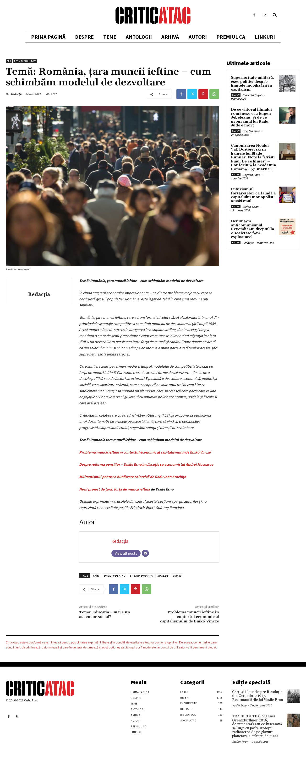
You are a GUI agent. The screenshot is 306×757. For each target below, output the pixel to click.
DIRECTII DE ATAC (114, 575)
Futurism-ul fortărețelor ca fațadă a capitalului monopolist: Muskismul (253, 195)
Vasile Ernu (239, 705)
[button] (275, 15)
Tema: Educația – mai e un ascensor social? (104, 614)
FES (9, 61)
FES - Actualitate (25, 61)
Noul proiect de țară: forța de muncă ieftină (114, 489)
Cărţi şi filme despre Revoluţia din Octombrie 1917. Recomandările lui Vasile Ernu (257, 696)
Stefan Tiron (250, 207)
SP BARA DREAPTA (141, 575)
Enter (236, 94)
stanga (177, 575)
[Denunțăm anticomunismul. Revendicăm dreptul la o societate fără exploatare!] (287, 227)
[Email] (145, 553)
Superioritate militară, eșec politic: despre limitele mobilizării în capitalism (252, 83)
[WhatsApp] (214, 94)
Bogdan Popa (251, 131)
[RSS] (265, 15)
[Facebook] (254, 15)
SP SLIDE (162, 575)
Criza (96, 575)
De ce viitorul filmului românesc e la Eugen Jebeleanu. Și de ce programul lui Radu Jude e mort (251, 117)
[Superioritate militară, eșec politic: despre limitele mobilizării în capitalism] (287, 83)
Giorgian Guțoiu (252, 95)
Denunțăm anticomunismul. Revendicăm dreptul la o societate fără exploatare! (252, 229)
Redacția (16, 94)
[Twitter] (192, 94)
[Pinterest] (203, 94)
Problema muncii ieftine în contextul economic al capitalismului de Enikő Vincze (145, 452)
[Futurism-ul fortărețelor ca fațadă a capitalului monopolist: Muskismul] (287, 195)
